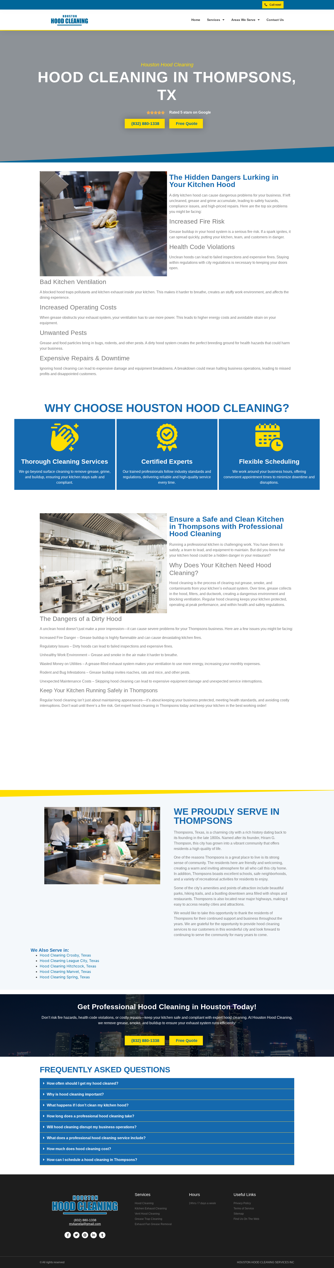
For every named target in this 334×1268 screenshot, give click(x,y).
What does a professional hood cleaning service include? (96, 1138)
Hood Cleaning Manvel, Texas (65, 971)
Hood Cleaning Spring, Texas (65, 977)
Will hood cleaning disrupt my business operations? (92, 1127)
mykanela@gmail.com (85, 1224)
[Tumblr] (102, 1235)
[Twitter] (76, 1235)
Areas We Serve (243, 20)
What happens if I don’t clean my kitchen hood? (88, 1105)
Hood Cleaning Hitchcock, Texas (68, 966)
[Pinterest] (85, 1235)
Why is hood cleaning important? (75, 1094)
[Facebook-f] (68, 1235)
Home (195, 20)
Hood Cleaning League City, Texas (69, 960)
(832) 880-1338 (85, 1220)
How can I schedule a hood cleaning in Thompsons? (92, 1160)
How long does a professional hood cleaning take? (90, 1116)
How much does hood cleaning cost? (79, 1149)
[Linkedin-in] (93, 1235)
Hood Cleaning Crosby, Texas (65, 955)
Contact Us (275, 20)
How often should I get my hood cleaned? (82, 1083)
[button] (167, 1083)
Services (213, 20)
